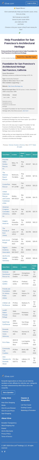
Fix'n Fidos (6, 342)
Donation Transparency (9, 423)
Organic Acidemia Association (6, 250)
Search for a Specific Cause (26, 57)
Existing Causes (26, 407)
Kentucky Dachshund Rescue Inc (6, 274)
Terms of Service (6, 436)
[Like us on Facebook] (4, 451)
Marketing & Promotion (28, 410)
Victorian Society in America (17, 145)
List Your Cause (26, 405)
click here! (25, 110)
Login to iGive (31, 3)
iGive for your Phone (8, 411)
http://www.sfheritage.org (15, 86)
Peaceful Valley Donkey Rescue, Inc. (5, 164)
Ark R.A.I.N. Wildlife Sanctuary (6, 258)
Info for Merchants (7, 431)
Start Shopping (6, 413)
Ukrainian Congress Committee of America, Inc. (6, 211)
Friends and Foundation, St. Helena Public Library (6, 293)
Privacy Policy (6, 434)
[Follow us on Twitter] (2, 451)
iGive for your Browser (8, 408)
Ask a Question (8, 392)
